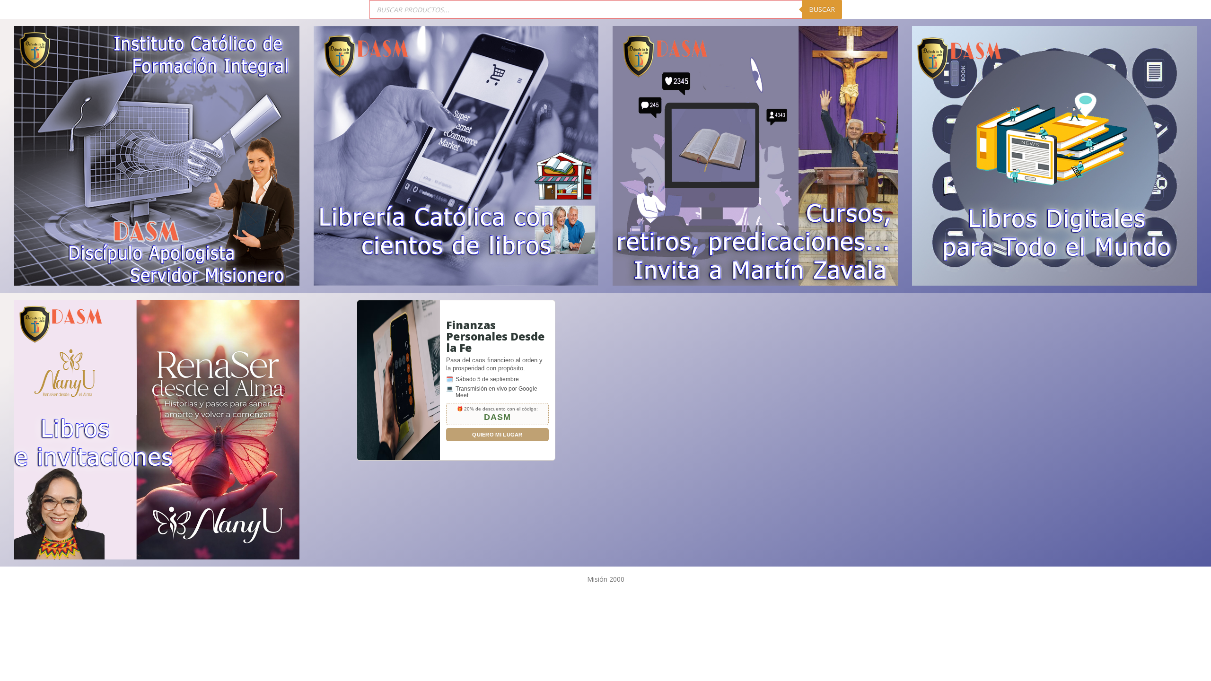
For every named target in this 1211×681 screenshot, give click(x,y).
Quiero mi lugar (497, 434)
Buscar (822, 9)
